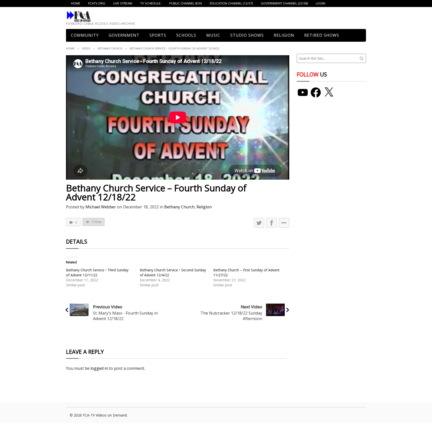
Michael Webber (101, 207)
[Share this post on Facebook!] (271, 223)
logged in (99, 368)
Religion (284, 35)
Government (124, 35)
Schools (186, 35)
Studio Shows (247, 35)
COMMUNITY (85, 35)
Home (70, 48)
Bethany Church (110, 48)
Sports (158, 35)
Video (86, 48)
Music (213, 35)
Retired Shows (321, 35)
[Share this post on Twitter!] (259, 223)
